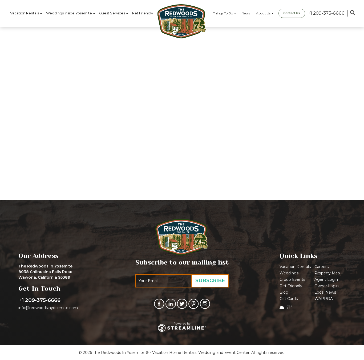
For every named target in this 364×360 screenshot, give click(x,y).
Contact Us (291, 13)
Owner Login (326, 285)
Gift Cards (289, 298)
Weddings (289, 273)
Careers (321, 266)
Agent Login (326, 279)
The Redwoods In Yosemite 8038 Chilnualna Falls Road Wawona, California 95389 (45, 272)
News (246, 13)
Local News (325, 292)
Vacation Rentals (24, 13)
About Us (263, 13)
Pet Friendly (142, 13)
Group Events (292, 279)
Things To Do (223, 13)
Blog (284, 292)
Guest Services (112, 13)
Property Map (327, 273)
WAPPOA (323, 298)
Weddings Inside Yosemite (69, 13)
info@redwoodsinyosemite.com (48, 307)
